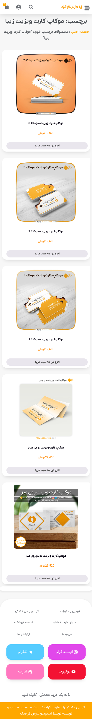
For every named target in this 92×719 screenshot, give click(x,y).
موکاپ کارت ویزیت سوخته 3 (46, 123)
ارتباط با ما (23, 634)
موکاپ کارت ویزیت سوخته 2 (46, 231)
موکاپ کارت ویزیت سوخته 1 (46, 340)
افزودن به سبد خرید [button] (47, 146)
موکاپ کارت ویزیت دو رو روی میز (46, 556)
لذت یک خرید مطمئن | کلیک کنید (46, 695)
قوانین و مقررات (70, 611)
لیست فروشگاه (23, 623)
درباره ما (67, 634)
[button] (31, 7)
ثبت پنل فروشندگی (27, 611)
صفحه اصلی (80, 31)
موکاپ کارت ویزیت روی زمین (46, 448)
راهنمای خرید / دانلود (65, 623)
